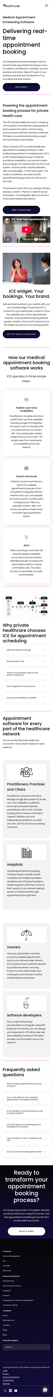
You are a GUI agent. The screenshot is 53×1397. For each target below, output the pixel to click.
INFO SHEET (21, 87)
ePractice (7, 1270)
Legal (5, 1370)
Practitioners (8, 1281)
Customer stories (10, 1305)
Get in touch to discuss (21, 334)
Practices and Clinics (12, 1286)
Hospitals (7, 1290)
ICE (4, 1261)
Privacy (6, 1374)
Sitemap (6, 1383)
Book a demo (26, 1231)
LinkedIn (10, 1391)
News (5, 1330)
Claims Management (11, 1256)
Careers (6, 1325)
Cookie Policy (8, 1380)
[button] (45, 1390)
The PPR (6, 1266)
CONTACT (9, 1347)
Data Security (8, 1320)
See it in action (21, 210)
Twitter (5, 1391)
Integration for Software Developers (18, 1300)
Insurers (6, 1295)
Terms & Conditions (11, 1377)
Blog (4, 1335)
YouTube (15, 1391)
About (5, 1315)
